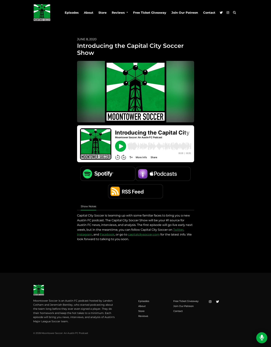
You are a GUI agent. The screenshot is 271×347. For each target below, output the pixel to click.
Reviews (119, 12)
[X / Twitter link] (221, 12)
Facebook (107, 234)
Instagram (84, 234)
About (88, 12)
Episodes (72, 12)
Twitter (178, 229)
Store (102, 12)
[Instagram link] (228, 12)
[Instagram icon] (210, 302)
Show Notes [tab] (88, 206)
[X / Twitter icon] (217, 302)
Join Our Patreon (184, 12)
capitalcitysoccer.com (144, 234)
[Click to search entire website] (234, 12)
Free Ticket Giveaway (149, 12)
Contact (209, 12)
